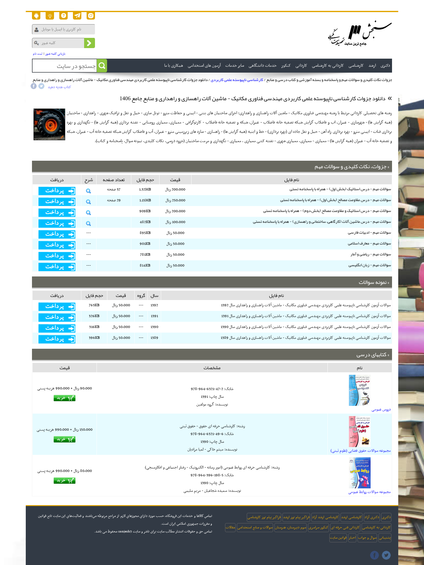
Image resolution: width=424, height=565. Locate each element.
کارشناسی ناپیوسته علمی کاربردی (237, 80)
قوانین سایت (338, 538)
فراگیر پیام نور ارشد (296, 517)
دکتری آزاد (371, 517)
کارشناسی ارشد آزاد (325, 517)
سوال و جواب (367, 538)
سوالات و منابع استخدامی (255, 527)
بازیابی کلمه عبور (55, 53)
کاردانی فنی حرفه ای (345, 527)
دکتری (386, 517)
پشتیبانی (385, 538)
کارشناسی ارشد (351, 517)
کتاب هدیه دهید (59, 87)
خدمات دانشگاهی (263, 65)
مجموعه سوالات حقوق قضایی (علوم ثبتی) (361, 450)
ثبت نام (38, 53)
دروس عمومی (381, 409)
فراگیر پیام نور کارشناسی (264, 517)
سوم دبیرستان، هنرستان (290, 527)
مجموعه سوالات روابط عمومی (369, 492)
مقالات (230, 527)
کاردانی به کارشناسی (376, 527)
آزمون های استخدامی (204, 65)
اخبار (352, 538)
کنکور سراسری (318, 527)
